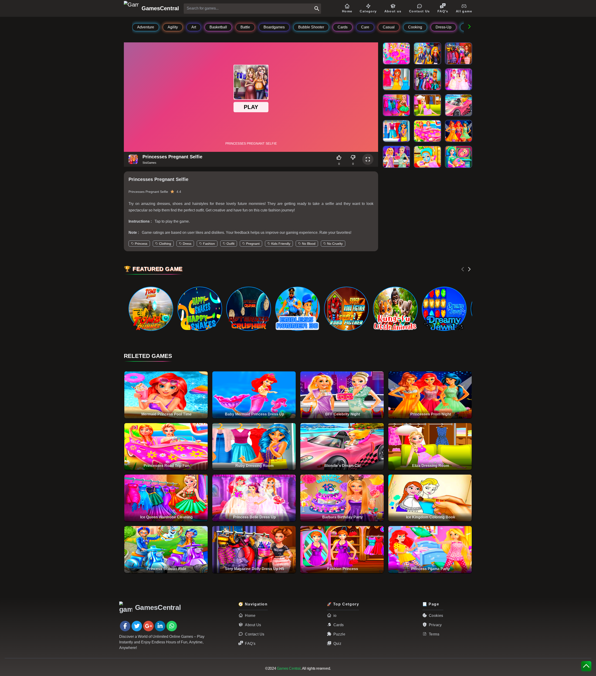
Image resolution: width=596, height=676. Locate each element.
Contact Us (254, 634)
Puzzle (339, 634)
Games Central (289, 668)
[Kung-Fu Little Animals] (395, 309)
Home (250, 616)
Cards (338, 625)
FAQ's (250, 643)
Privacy (435, 625)
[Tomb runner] (151, 309)
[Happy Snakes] (199, 309)
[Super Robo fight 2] (346, 309)
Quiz (337, 643)
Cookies (436, 616)
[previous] (463, 269)
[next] (469, 269)
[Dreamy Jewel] (444, 309)
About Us (253, 625)
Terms (434, 634)
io (335, 616)
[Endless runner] (297, 309)
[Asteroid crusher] (248, 309)
